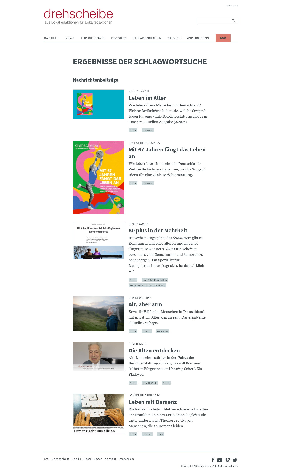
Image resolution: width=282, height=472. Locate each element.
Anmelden (232, 5)
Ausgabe (148, 130)
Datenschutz (60, 459)
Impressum (126, 459)
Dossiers (119, 38)
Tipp (160, 434)
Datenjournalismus (155, 279)
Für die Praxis (93, 38)
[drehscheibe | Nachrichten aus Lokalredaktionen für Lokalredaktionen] (78, 16)
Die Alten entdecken (154, 350)
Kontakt (110, 459)
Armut (146, 331)
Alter (133, 130)
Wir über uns (198, 38)
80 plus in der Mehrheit (158, 230)
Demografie (149, 382)
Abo (223, 38)
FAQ (46, 459)
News (69, 38)
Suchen (234, 20)
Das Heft (51, 38)
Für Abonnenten (147, 38)
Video (166, 382)
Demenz (147, 434)
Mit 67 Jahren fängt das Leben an (167, 153)
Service (174, 38)
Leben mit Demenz (153, 401)
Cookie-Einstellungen (87, 459)
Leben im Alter (147, 97)
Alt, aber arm (145, 304)
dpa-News (162, 331)
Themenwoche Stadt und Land (147, 285)
